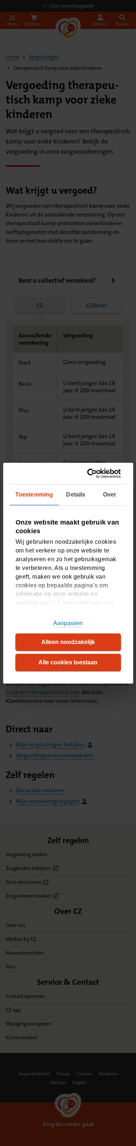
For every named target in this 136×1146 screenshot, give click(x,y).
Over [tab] (109, 494)
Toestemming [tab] (34, 494)
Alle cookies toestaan (68, 662)
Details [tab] (75, 494)
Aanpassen (68, 623)
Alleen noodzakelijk (68, 642)
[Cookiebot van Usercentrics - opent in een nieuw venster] (92, 473)
